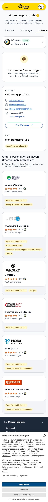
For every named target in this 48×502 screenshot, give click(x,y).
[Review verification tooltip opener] (37, 15)
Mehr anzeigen (16, 117)
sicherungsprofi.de (17, 105)
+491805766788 (16, 100)
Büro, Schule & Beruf (14, 245)
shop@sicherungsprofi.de (20, 109)
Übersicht (9, 30)
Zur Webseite (22, 125)
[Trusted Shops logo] (24, 6)
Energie (9, 254)
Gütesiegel (10, 428)
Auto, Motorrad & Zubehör (17, 146)
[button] (6, 6)
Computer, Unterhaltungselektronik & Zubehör (23, 250)
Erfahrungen (26, 30)
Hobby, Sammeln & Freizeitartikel (18, 204)
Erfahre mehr (25, 167)
